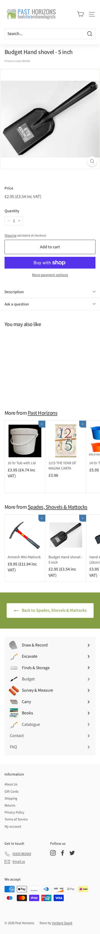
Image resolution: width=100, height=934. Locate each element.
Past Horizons (42, 412)
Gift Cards (11, 791)
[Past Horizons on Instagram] (53, 853)
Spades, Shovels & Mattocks (57, 506)
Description (14, 291)
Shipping (10, 235)
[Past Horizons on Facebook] (62, 853)
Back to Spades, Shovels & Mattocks (54, 610)
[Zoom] (92, 161)
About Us (11, 784)
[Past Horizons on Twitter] (72, 853)
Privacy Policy (14, 812)
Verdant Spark (62, 923)
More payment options (50, 274)
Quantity (12, 210)
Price (9, 188)
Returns (10, 805)
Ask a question (17, 304)
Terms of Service (16, 819)
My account (13, 826)
